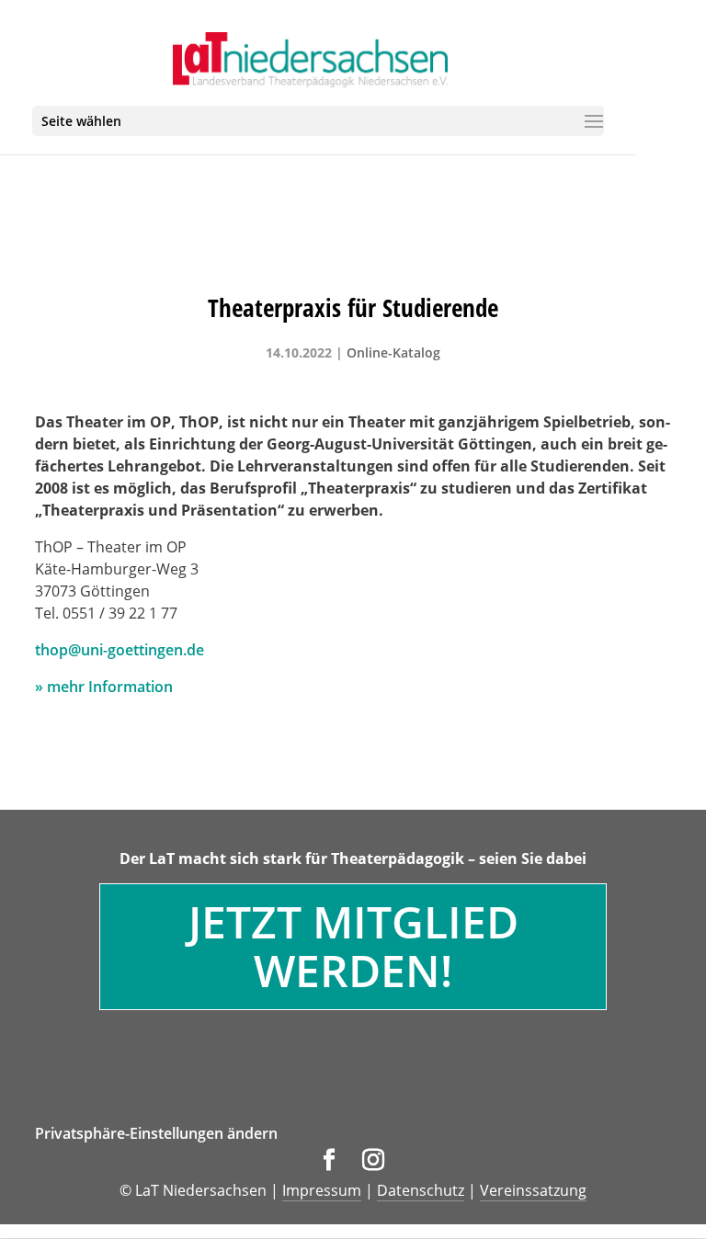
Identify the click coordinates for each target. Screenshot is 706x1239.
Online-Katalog (393, 352)
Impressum (321, 1190)
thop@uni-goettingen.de (119, 650)
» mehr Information (104, 686)
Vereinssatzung (533, 1190)
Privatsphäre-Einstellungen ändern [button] (156, 1133)
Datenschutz (420, 1190)
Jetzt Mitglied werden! (353, 946)
